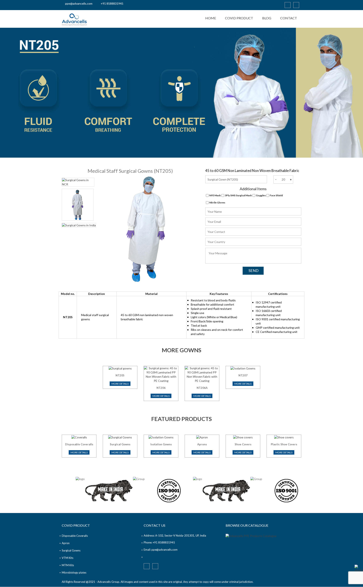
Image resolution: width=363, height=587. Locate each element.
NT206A (202, 387)
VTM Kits (67, 557)
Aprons (202, 444)
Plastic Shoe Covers (284, 444)
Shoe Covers (243, 444)
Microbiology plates (74, 572)
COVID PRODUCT (239, 18)
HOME (210, 18)
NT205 (120, 375)
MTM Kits (68, 565)
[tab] (78, 182)
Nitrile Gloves (217, 202)
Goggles (261, 195)
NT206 (161, 387)
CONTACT (288, 18)
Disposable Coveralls (79, 444)
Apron (66, 543)
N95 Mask (215, 195)
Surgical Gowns (120, 444)
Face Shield (276, 195)
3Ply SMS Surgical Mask (238, 195)
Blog (266, 18)
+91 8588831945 (112, 3)
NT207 (242, 375)
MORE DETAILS (120, 383)
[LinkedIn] (288, 5)
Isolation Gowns (161, 444)
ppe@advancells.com (78, 3)
